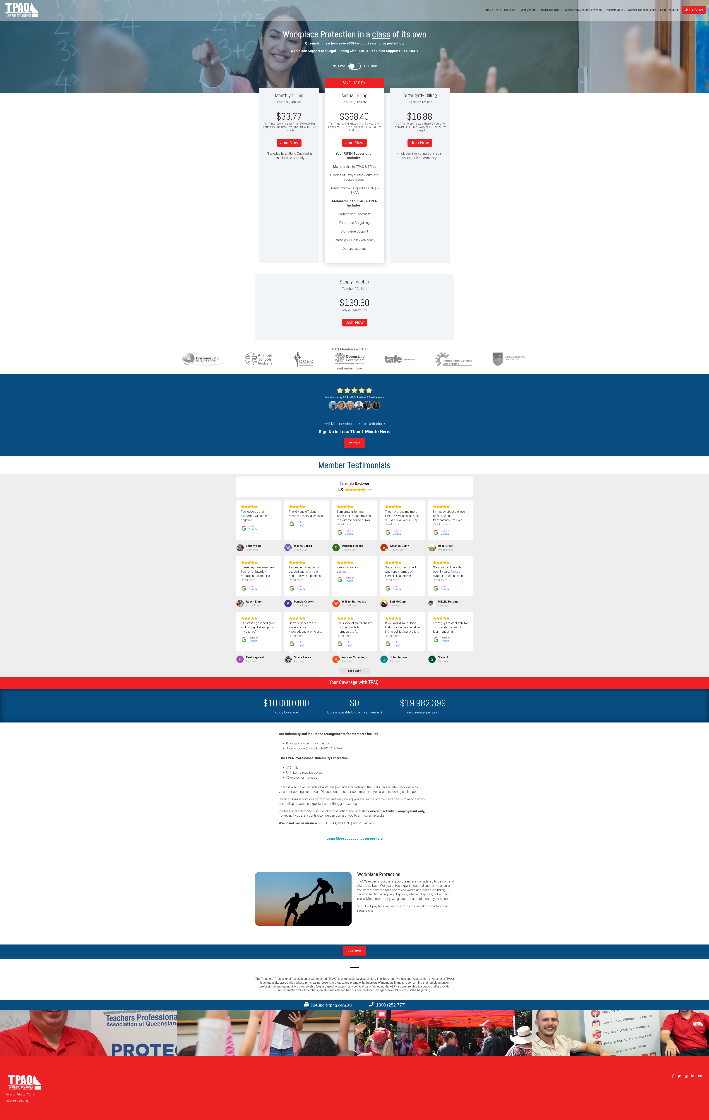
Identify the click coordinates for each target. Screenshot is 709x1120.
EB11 (498, 10)
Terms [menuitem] (31, 1094)
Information (528, 10)
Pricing (673, 10)
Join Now (354, 442)
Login (662, 10)
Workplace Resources (642, 10)
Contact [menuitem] (10, 1094)
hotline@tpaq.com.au (331, 1005)
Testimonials (614, 10)
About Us (509, 10)
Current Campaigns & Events (583, 10)
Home (489, 10)
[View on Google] (240, 547)
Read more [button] (344, 524)
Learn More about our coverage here (354, 838)
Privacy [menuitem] (21, 1094)
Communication (550, 10)
